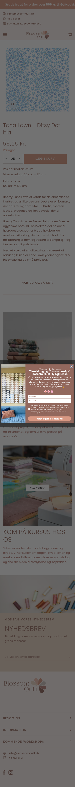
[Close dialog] (71, 366)
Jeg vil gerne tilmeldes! (50, 418)
